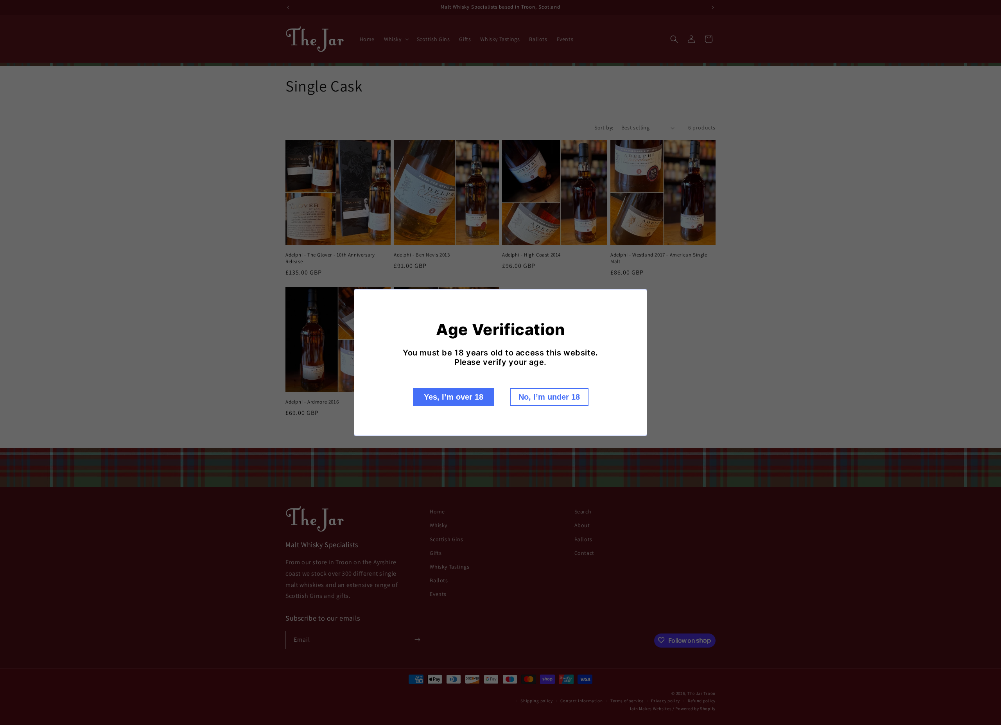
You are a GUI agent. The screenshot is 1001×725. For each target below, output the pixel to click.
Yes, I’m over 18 (453, 397)
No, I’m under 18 (549, 397)
